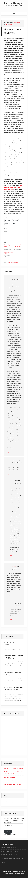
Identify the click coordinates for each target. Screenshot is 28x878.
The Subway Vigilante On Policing (12, 784)
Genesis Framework (9, 873)
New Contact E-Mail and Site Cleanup (13, 768)
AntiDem (14, 566)
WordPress (17, 873)
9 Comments (8, 24)
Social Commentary (13, 262)
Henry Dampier (14, 3)
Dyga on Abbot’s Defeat (9, 781)
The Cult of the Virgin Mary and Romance (12, 858)
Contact (3, 862)
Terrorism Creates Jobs (9, 777)
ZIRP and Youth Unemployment (9, 851)
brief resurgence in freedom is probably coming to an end (13, 187)
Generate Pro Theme (18, 871)
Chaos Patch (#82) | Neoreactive (13, 672)
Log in (22, 873)
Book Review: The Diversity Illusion (10, 855)
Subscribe (8, 831)
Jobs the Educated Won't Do (8, 847)
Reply (8, 452)
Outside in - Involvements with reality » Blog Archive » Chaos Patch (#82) (14, 655)
